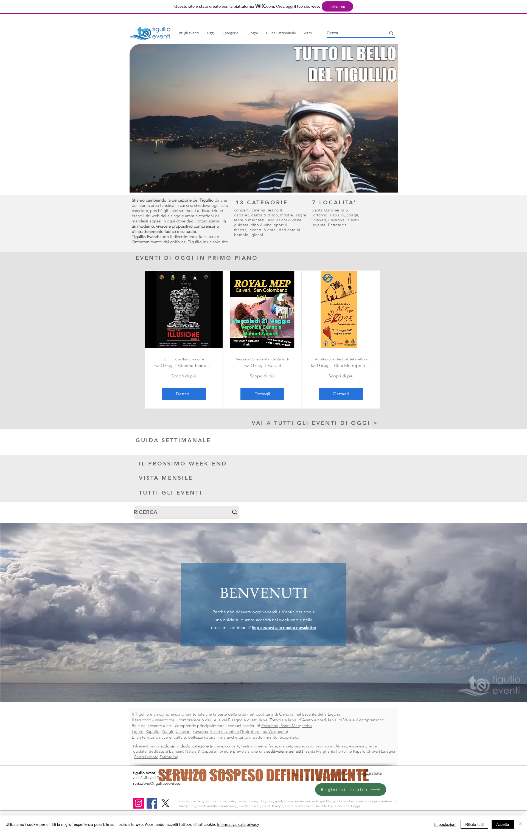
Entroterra (337, 224)
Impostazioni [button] (445, 824)
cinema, (260, 210)
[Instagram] (138, 803)
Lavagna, (201, 731)
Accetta (502, 824)
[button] (264, 118)
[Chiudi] (520, 824)
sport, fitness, (336, 746)
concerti (241, 210)
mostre (286, 215)
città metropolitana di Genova (265, 714)
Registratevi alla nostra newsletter (284, 627)
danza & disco (264, 215)
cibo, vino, (315, 746)
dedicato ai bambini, (167, 751)
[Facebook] (152, 803)
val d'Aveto (302, 719)
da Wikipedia (275, 731)
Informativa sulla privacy (238, 824)
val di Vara (341, 719)
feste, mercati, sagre (286, 746)
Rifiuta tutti (474, 824)
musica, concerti (225, 746)
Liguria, (335, 714)
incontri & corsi (263, 229)
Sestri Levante (146, 756)
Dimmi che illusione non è (184, 359)
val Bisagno (232, 719)
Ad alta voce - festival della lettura (341, 359)
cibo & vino (261, 224)
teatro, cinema (253, 746)
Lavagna (336, 220)
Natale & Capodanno (203, 751)
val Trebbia (273, 719)
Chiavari (318, 220)
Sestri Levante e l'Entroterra (235, 731)
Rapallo (337, 215)
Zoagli (352, 215)
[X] (165, 803)
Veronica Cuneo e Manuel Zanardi (262, 359)
